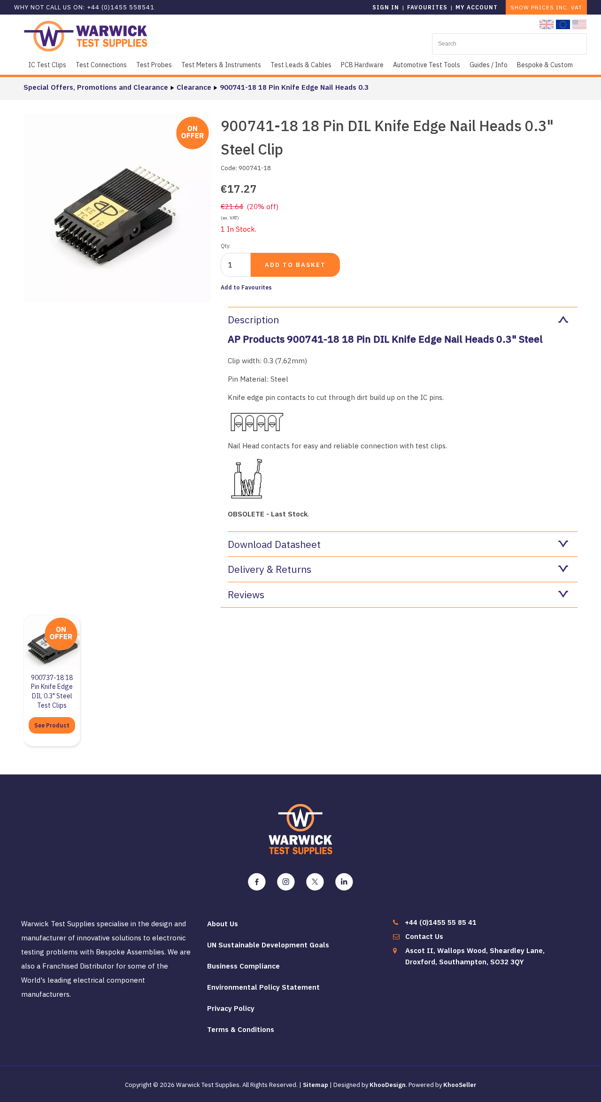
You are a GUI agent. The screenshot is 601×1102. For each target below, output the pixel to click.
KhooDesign (388, 1085)
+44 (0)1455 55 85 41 (441, 922)
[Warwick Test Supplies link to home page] (85, 35)
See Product (51, 725)
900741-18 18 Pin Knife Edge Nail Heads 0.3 (294, 87)
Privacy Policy (230, 1008)
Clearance (194, 87)
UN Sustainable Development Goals (268, 944)
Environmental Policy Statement (263, 987)
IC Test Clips (47, 65)
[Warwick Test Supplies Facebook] (257, 882)
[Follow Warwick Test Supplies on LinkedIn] (344, 882)
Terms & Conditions (240, 1029)
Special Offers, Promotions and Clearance (95, 87)
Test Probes (154, 65)
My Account (476, 7)
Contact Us (424, 936)
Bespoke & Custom (545, 65)
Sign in (385, 7)
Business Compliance (243, 965)
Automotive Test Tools (426, 65)
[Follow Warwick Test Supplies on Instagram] (286, 882)
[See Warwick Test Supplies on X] (315, 882)
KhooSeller (460, 1085)
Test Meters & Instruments (221, 65)
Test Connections (101, 65)
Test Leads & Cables (300, 65)
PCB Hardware (362, 65)
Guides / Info (489, 65)
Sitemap (315, 1085)
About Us (222, 923)
